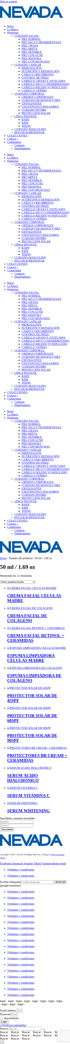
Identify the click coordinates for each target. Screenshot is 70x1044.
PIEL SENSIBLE (32, 51)
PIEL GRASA (30, 45)
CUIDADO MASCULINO (30, 129)
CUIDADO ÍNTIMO (34, 109)
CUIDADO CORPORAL (29, 93)
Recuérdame (11, 1018)
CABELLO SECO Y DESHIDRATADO (45, 84)
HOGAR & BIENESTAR (29, 132)
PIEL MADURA (31, 58)
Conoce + (12, 138)
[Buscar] (44, 1029)
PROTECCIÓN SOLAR (36, 113)
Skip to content (8, 1)
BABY (26, 119)
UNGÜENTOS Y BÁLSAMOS (40, 106)
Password (5, 1014)
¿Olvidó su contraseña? (13, 1025)
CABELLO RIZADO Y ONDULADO (44, 87)
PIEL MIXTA (30, 48)
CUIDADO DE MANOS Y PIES (41, 100)
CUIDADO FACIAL (26, 35)
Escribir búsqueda (10, 881)
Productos (12, 32)
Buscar (4, 1028)
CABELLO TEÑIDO (34, 90)
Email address (8, 1010)
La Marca (12, 29)
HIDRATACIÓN (31, 68)
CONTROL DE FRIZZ (35, 77)
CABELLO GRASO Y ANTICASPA (43, 80)
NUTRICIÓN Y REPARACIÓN (41, 71)
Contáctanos (14, 142)
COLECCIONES (17, 135)
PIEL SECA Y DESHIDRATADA (41, 42)
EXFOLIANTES (31, 103)
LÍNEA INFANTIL (25, 116)
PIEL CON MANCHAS (36, 61)
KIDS (25, 122)
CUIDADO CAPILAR (27, 64)
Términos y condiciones (20, 869)
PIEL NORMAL (31, 39)
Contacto (19, 145)
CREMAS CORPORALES (37, 97)
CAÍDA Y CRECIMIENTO (38, 74)
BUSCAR (60, 882)
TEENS (26, 125)
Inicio (10, 26)
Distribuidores (22, 148)
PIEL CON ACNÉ (32, 55)
